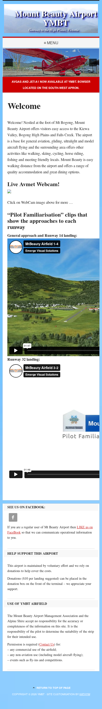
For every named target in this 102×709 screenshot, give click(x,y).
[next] (93, 62)
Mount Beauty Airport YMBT (55, 18)
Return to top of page (53, 688)
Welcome (24, 105)
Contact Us (46, 644)
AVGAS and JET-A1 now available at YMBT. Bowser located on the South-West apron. (51, 84)
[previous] (9, 62)
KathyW (84, 694)
